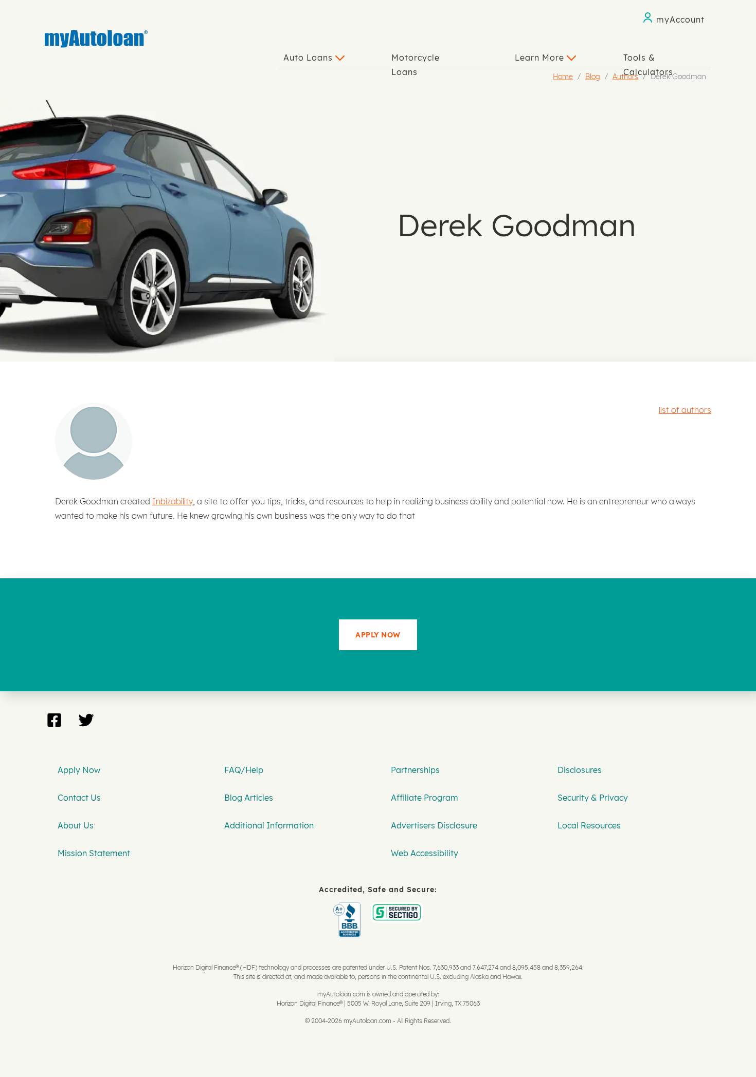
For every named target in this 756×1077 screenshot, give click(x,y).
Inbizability (172, 501)
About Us (76, 825)
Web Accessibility (424, 853)
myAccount (680, 19)
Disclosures (579, 770)
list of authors (685, 410)
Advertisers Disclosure (434, 825)
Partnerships (415, 770)
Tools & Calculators (648, 60)
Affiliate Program (424, 797)
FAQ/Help (243, 770)
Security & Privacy (592, 797)
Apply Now (79, 770)
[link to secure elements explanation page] (349, 909)
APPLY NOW (378, 634)
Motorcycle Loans (415, 60)
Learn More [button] (541, 57)
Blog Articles (248, 797)
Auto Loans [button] (309, 57)
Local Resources (589, 825)
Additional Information (269, 825)
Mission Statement (94, 853)
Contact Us (79, 797)
